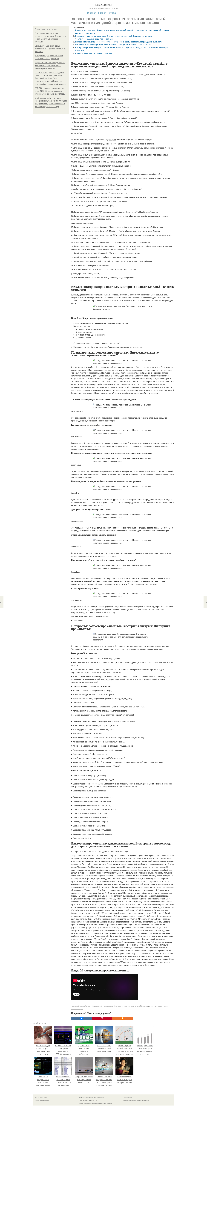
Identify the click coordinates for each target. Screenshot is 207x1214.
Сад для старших (162, 1006)
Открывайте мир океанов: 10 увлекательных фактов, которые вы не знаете (50, 49)
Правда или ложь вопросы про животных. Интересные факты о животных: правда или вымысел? (118, 41)
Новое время (103, 5)
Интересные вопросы (120, 1006)
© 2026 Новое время (41, 1097)
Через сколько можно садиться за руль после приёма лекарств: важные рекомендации (50, 65)
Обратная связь (127, 1097)
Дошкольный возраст (84, 1006)
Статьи (112, 12)
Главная (91, 12)
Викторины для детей (134, 1006)
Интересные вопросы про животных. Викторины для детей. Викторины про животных (113, 44)
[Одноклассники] (122, 1018)
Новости (102, 12)
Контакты (81, 1097)
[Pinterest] (102, 1018)
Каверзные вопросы (77, 1009)
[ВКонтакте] (81, 1018)
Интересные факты (107, 1006)
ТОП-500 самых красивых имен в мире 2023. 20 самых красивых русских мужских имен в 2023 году (50, 91)
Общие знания (96, 1006)
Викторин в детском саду (149, 1006)
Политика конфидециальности (88, 1100)
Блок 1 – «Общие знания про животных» (96, 38)
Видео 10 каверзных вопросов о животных (94, 53)
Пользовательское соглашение (95, 1097)
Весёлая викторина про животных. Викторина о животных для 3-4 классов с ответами (113, 36)
